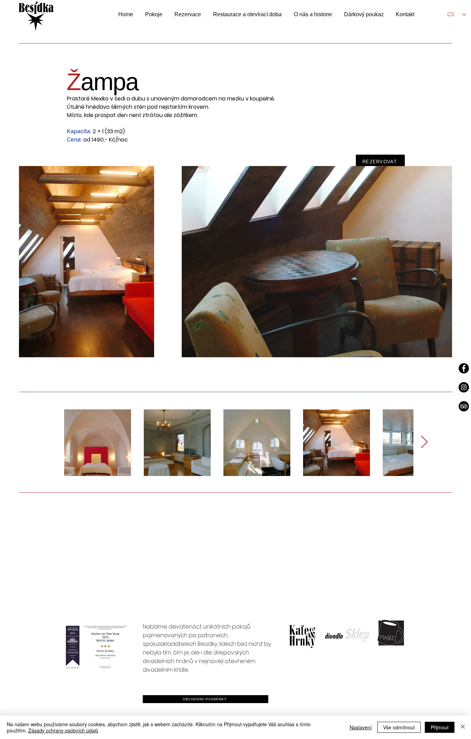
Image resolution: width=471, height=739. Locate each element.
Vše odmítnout (399, 727)
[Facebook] (464, 368)
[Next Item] (424, 442)
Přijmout (440, 727)
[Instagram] (464, 387)
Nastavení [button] (361, 727)
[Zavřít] (463, 727)
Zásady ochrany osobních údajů (63, 730)
